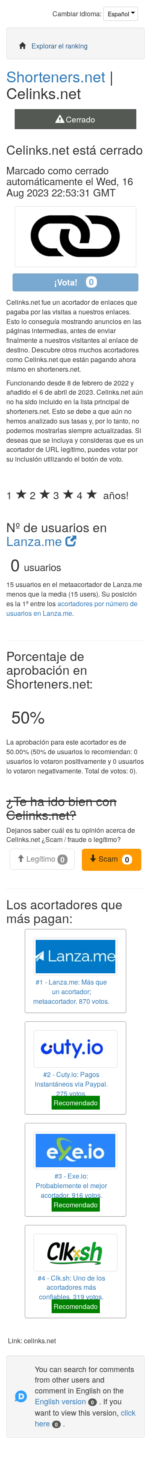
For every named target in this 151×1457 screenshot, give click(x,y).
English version (64, 1401)
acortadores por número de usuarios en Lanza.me (72, 608)
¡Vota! (74, 282)
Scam (112, 859)
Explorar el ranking (59, 46)
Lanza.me (35, 541)
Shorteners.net (55, 76)
